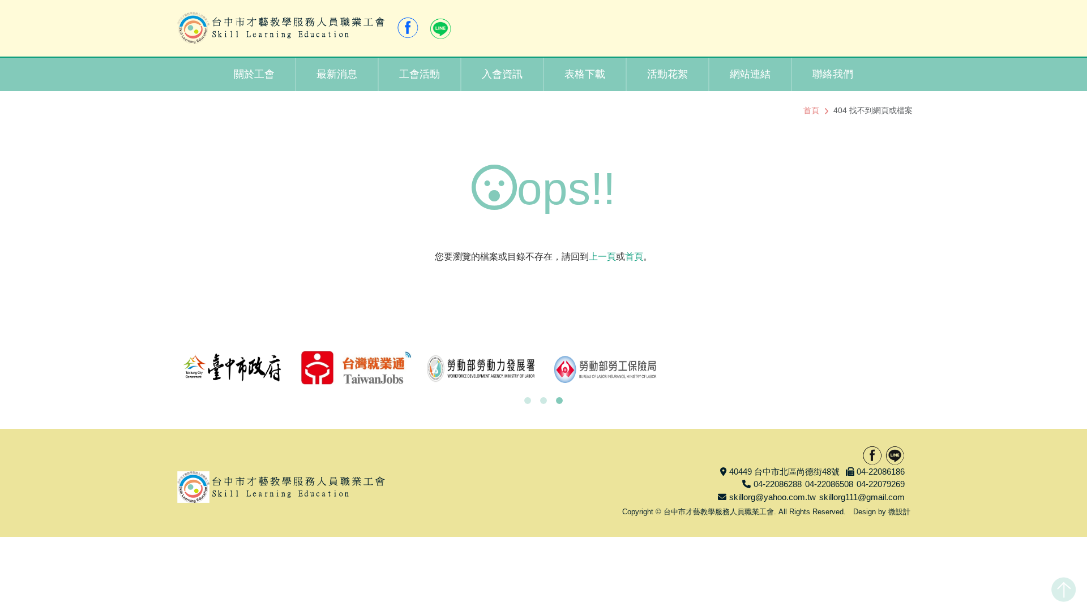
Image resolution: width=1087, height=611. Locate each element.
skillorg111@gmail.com (862, 497)
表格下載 (584, 74)
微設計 (899, 511)
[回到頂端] (1063, 587)
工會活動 (419, 74)
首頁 (811, 110)
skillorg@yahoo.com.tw (772, 497)
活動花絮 (667, 74)
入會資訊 (502, 74)
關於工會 (254, 74)
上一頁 (602, 256)
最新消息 (336, 74)
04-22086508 (829, 484)
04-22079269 (881, 484)
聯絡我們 (832, 74)
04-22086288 (778, 484)
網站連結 (750, 74)
